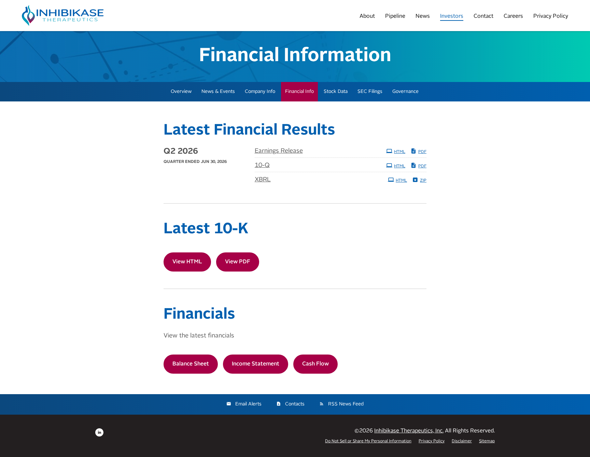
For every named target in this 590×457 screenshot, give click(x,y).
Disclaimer (462, 441)
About (367, 16)
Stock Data (336, 91)
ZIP (423, 181)
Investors (451, 16)
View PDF (237, 262)
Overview (181, 91)
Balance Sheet (190, 364)
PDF (422, 152)
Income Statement (255, 364)
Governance (405, 91)
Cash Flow (315, 364)
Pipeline (395, 16)
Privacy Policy (550, 16)
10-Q (262, 165)
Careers (513, 16)
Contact (483, 16)
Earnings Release (279, 151)
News (423, 16)
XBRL (263, 180)
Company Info (260, 91)
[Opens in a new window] (99, 432)
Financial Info (299, 91)
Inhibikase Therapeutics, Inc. (409, 431)
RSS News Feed (346, 404)
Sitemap (487, 441)
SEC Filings (369, 91)
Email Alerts (248, 404)
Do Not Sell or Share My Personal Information (368, 441)
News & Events (218, 91)
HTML (399, 152)
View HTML (187, 262)
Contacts (295, 404)
